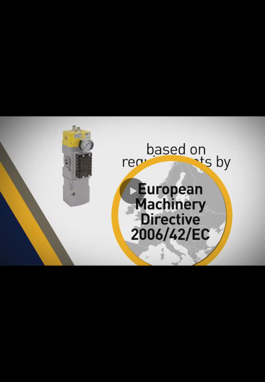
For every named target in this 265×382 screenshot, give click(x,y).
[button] (132, 191)
